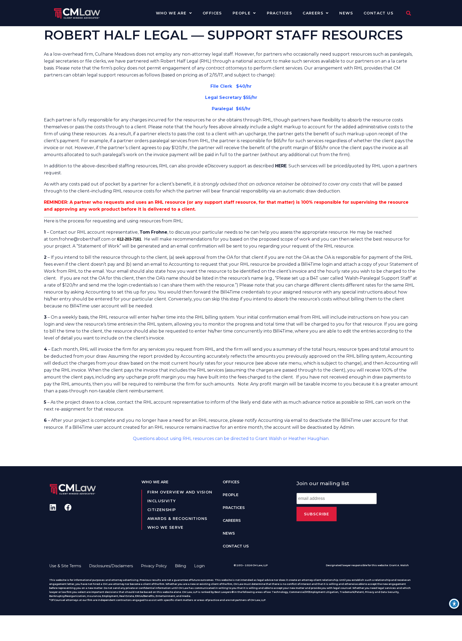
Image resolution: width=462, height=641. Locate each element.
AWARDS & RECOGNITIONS (177, 518)
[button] (408, 13)
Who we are (171, 13)
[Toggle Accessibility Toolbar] (454, 604)
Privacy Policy (154, 565)
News (346, 13)
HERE (281, 165)
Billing (180, 565)
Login (199, 565)
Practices (279, 13)
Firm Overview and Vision (180, 492)
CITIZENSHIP (161, 509)
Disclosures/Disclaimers (111, 565)
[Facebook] (68, 507)
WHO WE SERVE (165, 527)
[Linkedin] (52, 507)
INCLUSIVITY (161, 501)
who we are (154, 482)
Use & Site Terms (65, 565)
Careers (313, 13)
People (242, 13)
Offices (212, 13)
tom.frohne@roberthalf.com (79, 239)
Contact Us (378, 13)
